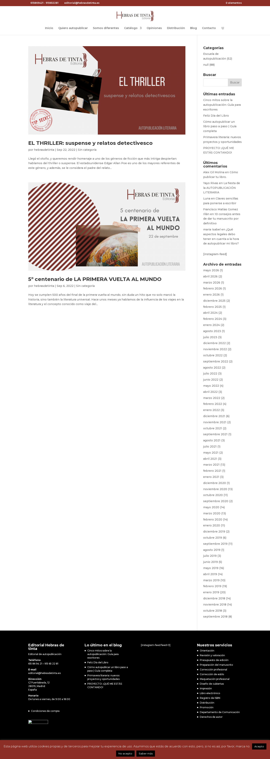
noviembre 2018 (214, 604)
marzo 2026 (211, 282)
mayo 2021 (210, 452)
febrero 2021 (212, 471)
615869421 (36, 2)
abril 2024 (210, 312)
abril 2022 (210, 392)
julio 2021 (210, 446)
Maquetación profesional (214, 679)
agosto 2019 (211, 550)
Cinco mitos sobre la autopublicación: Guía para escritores (222, 104)
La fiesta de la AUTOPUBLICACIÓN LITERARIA (221, 187)
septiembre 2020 (215, 501)
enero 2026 (211, 294)
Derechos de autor (211, 716)
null (206, 64)
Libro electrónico (210, 693)
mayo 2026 (211, 270)
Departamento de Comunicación (220, 712)
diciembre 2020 (214, 483)
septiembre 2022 (215, 361)
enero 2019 (211, 592)
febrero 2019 (212, 586)
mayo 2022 (211, 385)
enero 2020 (211, 525)
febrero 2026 (212, 288)
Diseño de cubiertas (212, 683)
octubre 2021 (212, 428)
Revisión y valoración (212, 655)
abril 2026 (210, 276)
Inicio (49, 28)
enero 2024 (211, 325)
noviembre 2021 (214, 422)
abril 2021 (210, 458)
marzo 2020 (211, 513)
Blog (193, 28)
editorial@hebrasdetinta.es (44, 673)
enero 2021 (211, 477)
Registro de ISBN (210, 697)
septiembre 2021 (215, 434)
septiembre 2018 (215, 616)
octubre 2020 (213, 495)
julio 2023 (210, 337)
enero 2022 (211, 410)
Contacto (209, 28)
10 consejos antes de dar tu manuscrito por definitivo (221, 218)
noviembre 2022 (215, 349)
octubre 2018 (212, 610)
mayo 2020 (211, 507)
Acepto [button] (259, 746)
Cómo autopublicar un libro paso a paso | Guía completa (219, 126)
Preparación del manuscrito (216, 664)
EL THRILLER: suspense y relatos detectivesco (90, 143)
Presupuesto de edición (214, 660)
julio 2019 (210, 556)
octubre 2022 (213, 355)
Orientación (207, 650)
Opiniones (154, 28)
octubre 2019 (212, 537)
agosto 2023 (212, 331)
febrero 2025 (212, 307)
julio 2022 (210, 373)
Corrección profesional (213, 669)
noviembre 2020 (215, 489)
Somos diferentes (106, 28)
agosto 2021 (211, 440)
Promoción (206, 707)
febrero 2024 (212, 319)
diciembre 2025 (214, 300)
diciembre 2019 (214, 531)
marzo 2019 (211, 580)
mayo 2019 (210, 568)
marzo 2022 (211, 398)
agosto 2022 (212, 367)
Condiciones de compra (45, 710)
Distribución (176, 28)
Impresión (206, 688)
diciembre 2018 (214, 598)
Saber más (146, 753)
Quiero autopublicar (73, 28)
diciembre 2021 (214, 416)
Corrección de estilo (212, 674)
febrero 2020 (212, 519)
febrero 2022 (212, 404)
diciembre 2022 (214, 343)
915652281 (52, 2)
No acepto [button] (125, 753)
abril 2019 (210, 574)
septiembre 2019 (215, 544)
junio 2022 (210, 379)
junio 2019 (210, 562)
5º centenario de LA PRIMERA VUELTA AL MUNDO (94, 279)
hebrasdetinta (44, 150)
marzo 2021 (211, 464)
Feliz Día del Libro (216, 115)
